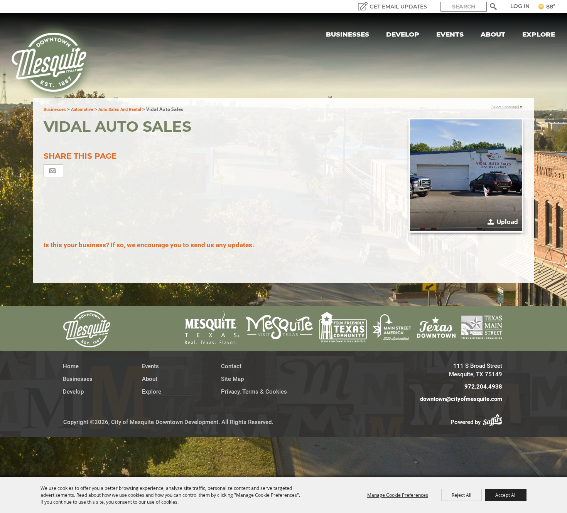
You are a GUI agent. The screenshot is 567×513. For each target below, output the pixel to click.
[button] (465, 175)
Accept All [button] (505, 495)
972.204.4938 (483, 386)
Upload (507, 222)
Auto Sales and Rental (119, 109)
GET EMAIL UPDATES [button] (398, 6)
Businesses (347, 34)
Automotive (82, 109)
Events (450, 34)
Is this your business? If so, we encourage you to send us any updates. (149, 245)
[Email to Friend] (52, 170)
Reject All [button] (461, 495)
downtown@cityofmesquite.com (461, 399)
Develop (402, 34)
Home (71, 366)
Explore (538, 34)
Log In (520, 6)
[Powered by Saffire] (495, 422)
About (493, 34)
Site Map (232, 379)
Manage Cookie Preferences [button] (397, 495)
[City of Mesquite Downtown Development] (54, 62)
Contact (231, 366)
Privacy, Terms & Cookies (254, 391)
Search (493, 6)
